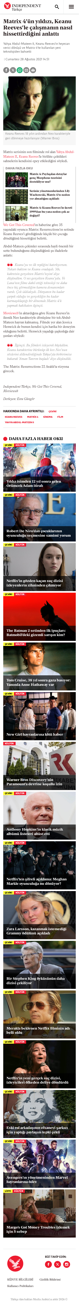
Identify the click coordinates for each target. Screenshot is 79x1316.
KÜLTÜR (20, 445)
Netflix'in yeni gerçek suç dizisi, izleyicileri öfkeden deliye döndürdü (37, 1081)
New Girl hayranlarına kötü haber (34, 735)
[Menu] (71, 7)
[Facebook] (48, 1264)
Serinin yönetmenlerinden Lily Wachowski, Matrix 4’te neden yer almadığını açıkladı (50, 195)
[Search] (56, 7)
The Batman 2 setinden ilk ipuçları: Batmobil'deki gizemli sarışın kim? (36, 633)
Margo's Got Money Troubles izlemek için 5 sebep (38, 1230)
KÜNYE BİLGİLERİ (20, 1279)
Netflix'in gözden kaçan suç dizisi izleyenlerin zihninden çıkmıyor (34, 583)
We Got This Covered (18, 225)
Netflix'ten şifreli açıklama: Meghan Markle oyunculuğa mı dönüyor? (36, 882)
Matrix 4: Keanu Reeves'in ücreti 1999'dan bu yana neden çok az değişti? (51, 211)
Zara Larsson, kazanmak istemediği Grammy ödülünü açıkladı (36, 932)
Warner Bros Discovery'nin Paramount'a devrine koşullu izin (34, 782)
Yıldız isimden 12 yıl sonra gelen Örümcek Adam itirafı (33, 484)
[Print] (33, 70)
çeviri (53, 411)
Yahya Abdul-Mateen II (19, 422)
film (60, 417)
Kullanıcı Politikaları (20, 1286)
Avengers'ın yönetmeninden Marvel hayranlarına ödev (37, 1180)
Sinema (47, 417)
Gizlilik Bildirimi (50, 1279)
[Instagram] (66, 1264)
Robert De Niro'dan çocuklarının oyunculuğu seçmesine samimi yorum (38, 534)
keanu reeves (13, 417)
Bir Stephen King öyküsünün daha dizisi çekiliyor (35, 981)
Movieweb (11, 313)
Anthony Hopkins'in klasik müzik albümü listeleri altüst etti (34, 832)
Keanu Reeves (29, 156)
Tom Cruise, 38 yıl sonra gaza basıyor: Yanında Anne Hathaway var (38, 683)
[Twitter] (57, 1264)
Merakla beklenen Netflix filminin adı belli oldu (38, 1031)
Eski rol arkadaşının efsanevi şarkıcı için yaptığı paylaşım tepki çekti (37, 1130)
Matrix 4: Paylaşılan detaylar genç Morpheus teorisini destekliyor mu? (48, 178)
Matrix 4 (32, 417)
